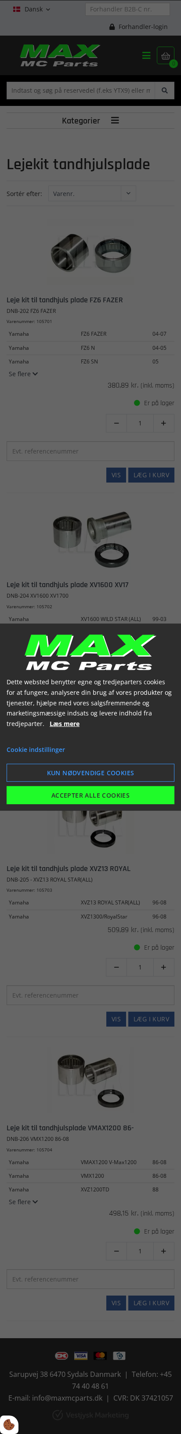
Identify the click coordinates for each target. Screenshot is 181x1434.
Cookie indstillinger (36, 749)
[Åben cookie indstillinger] (9, 1425)
